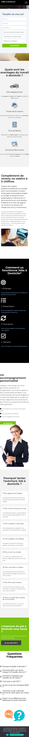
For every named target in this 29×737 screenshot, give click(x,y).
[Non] (27, 731)
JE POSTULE (7, 423)
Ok (7, 734)
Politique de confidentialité (16, 734)
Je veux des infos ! (11, 643)
